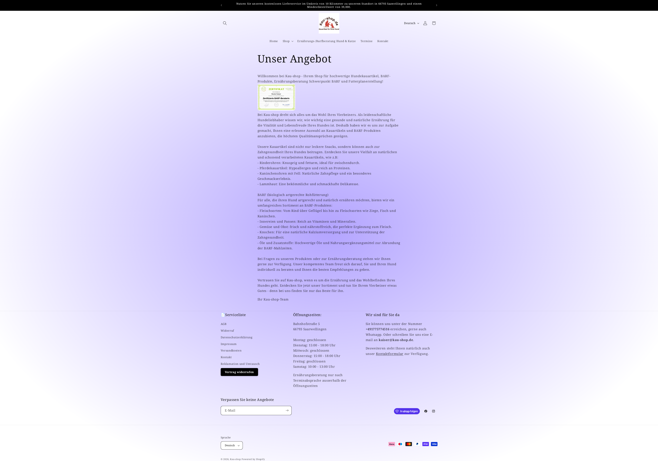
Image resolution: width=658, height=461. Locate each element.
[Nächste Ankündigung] (436, 5)
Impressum (229, 344)
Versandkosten (231, 350)
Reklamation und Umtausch (240, 364)
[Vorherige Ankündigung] (221, 5)
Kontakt (226, 357)
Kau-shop (235, 459)
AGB (224, 324)
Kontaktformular (389, 353)
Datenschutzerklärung (237, 337)
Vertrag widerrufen (239, 372)
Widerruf (227, 330)
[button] (225, 23)
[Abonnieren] (287, 410)
